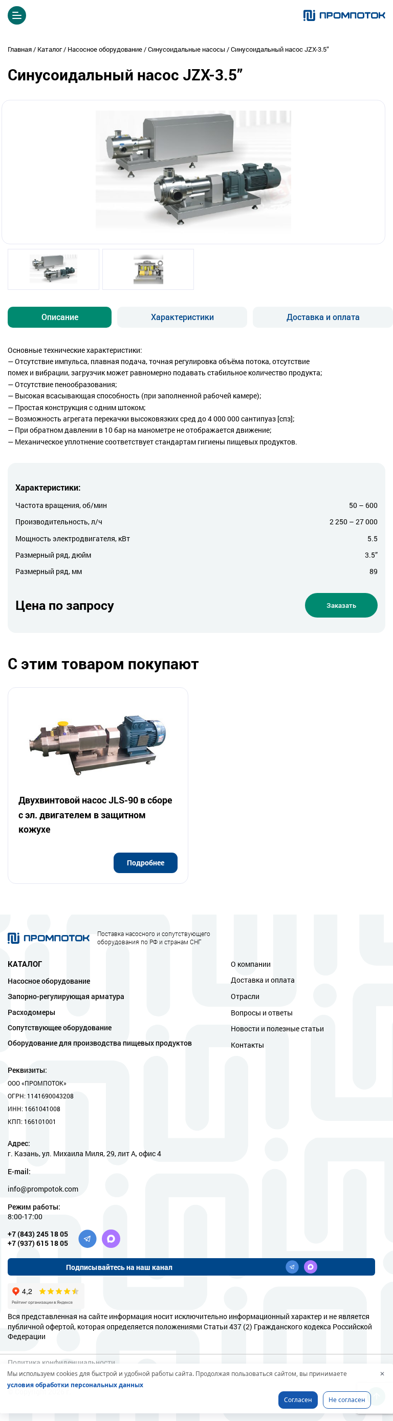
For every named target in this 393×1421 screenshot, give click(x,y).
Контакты (247, 1045)
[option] (53, 271)
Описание (59, 316)
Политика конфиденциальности (61, 1362)
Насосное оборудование (49, 981)
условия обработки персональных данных (75, 1385)
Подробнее (145, 862)
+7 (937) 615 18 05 (38, 1243)
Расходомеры (31, 1012)
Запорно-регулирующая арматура (66, 996)
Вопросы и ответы (262, 1012)
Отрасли (245, 996)
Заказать (341, 605)
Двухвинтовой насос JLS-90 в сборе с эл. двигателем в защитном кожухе (95, 815)
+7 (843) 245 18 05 (38, 1234)
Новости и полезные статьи (277, 1028)
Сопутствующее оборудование (60, 1027)
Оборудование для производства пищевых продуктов (100, 1043)
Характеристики (182, 316)
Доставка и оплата (323, 316)
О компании (251, 964)
